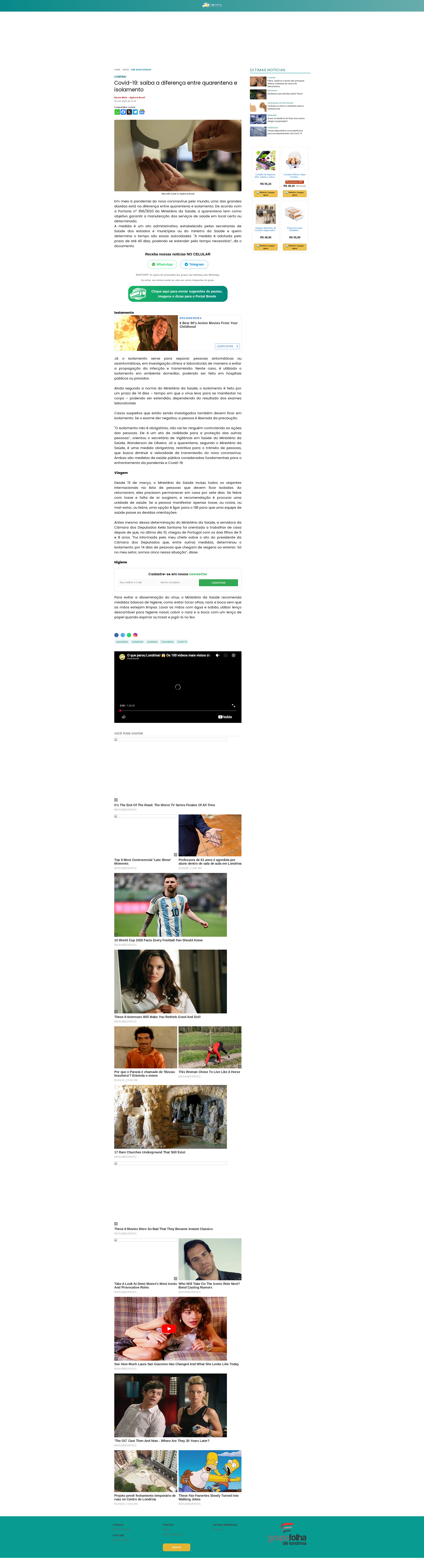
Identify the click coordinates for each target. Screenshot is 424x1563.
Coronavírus (167, 642)
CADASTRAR (218, 582)
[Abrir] (110, 5)
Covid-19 (182, 642)
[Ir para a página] (211, 5)
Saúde (126, 69)
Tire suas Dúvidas (141, 69)
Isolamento (137, 642)
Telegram (196, 264)
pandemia (152, 642)
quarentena (122, 642)
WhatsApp (165, 264)
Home (117, 69)
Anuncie (176, 1547)
